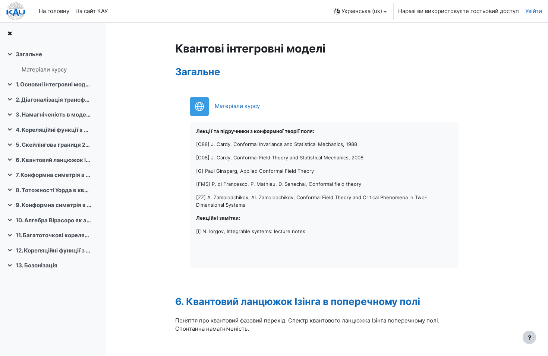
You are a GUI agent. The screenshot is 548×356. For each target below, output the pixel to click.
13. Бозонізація (36, 265)
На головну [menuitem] (54, 11)
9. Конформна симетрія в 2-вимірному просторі (53, 205)
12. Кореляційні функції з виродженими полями (53, 250)
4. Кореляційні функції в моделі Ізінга (53, 129)
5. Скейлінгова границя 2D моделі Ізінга (53, 144)
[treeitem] (53, 62)
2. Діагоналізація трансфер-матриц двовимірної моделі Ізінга (53, 99)
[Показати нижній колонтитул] (529, 337)
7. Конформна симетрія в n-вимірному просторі (53, 174)
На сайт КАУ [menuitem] (91, 11)
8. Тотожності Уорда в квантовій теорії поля (53, 190)
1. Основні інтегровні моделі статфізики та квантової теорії (53, 84)
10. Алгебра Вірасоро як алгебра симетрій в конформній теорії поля (53, 220)
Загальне (29, 54)
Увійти (533, 11)
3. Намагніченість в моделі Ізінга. (53, 114)
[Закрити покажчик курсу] (10, 34)
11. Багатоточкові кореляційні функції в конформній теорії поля (53, 235)
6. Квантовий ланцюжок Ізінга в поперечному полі (53, 159)
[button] (360, 11)
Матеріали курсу (44, 69)
